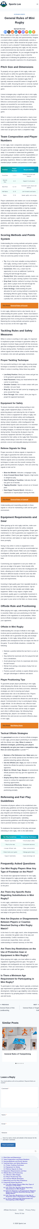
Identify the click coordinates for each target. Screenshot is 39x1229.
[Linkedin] (16, 32)
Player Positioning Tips (14, 1176)
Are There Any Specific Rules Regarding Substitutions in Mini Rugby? (19, 1188)
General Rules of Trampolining (17, 1054)
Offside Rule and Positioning (13, 1173)
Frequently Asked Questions (13, 1182)
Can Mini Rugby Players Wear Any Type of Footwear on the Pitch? (20, 1185)
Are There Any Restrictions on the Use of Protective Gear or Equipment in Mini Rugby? (21, 1196)
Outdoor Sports (19, 14)
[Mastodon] (23, 32)
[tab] (15, 1063)
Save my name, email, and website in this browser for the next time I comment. (20, 1138)
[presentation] (19, 1038)
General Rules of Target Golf (31, 1007)
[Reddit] (12, 32)
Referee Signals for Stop (14, 1169)
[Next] (33, 1044)
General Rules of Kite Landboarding (7, 1007)
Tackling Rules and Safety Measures (15, 1163)
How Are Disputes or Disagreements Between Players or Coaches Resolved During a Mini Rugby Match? (21, 1192)
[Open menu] (37, 4)
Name (4, 1115)
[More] (33, 32)
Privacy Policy (30, 1210)
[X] (9, 32)
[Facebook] (5, 32)
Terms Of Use (19, 1213)
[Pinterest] (19, 32)
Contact (21, 1210)
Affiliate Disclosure (10, 1210)
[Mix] (26, 32)
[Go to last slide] (5, 1044)
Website (4, 1133)
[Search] (35, 1151)
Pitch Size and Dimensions (12, 1157)
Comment (5, 1088)
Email (4, 1124)
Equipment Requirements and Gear (15, 1171)
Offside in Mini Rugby (13, 1174)
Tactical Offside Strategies (15, 1178)
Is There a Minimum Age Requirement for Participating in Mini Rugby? (19, 1199)
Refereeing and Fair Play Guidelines (15, 1180)
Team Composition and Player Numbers (16, 1159)
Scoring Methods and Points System (15, 1161)
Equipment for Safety (13, 1167)
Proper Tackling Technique (15, 1165)
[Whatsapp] (30, 32)
